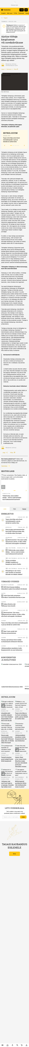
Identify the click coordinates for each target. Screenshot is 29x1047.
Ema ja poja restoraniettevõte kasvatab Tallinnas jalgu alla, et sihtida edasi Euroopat (15, 531)
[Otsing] (17, 1045)
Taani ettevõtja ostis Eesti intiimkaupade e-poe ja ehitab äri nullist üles (11, 139)
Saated (3, 593)
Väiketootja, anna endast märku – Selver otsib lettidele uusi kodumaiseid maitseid (11, 497)
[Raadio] (12, 1045)
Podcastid (21, 13)
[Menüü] (2, 1045)
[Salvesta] (27, 517)
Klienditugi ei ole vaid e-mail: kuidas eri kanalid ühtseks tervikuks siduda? (14, 572)
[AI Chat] (22, 1045)
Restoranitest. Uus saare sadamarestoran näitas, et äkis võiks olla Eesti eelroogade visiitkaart (16, 541)
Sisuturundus (13, 548)
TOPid (15, 13)
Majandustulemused (7, 584)
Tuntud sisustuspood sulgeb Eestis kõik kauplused (7, 759)
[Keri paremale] (24, 145)
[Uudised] (7, 1045)
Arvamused (9, 537)
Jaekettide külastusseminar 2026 (12, 687)
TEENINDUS (4, 21)
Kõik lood (9, 13)
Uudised (8, 517)
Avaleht (3, 13)
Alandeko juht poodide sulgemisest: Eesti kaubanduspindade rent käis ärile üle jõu (7, 716)
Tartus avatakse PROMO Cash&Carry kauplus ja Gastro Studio (13, 562)
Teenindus (4, 466)
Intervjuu (9, 527)
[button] (10, 817)
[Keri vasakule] (4, 145)
